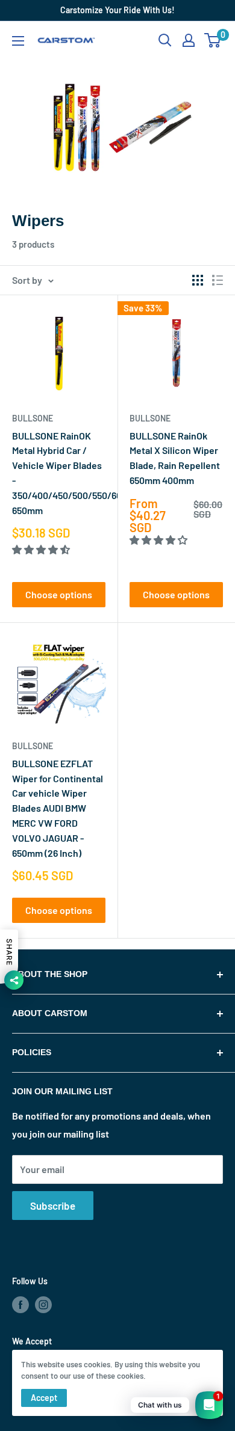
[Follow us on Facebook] (20, 1304)
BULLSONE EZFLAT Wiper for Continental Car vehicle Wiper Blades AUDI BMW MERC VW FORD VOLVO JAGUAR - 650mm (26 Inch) (57, 808)
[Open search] (165, 40)
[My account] (189, 40)
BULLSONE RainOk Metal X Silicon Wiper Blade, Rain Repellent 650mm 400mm (175, 458)
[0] (213, 40)
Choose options (58, 594)
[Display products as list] (217, 280)
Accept (44, 1398)
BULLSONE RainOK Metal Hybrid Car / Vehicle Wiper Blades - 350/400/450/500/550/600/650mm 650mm (58, 473)
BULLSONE (32, 418)
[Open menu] (18, 41)
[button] (42, 549)
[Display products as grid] (197, 280)
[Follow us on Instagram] (43, 1304)
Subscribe (52, 1206)
